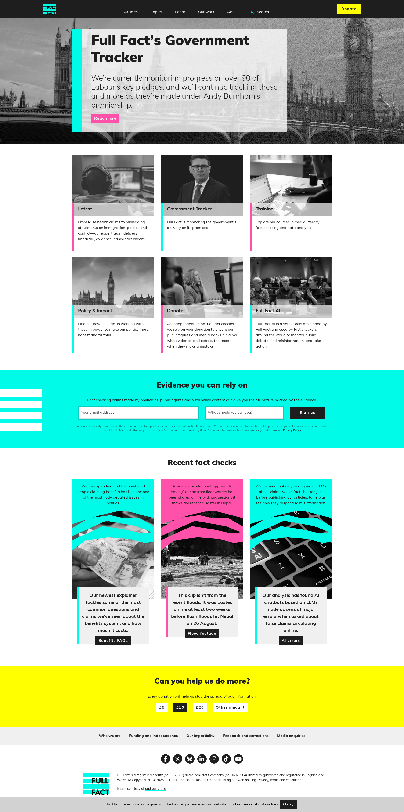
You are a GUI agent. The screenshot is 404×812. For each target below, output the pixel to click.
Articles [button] (131, 12)
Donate (349, 9)
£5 (162, 708)
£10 (180, 708)
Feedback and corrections (246, 736)
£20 (200, 708)
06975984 (238, 775)
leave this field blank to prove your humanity (20, 375)
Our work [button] (206, 12)
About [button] (232, 12)
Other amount (230, 708)
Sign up (308, 413)
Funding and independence (153, 736)
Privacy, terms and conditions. (280, 780)
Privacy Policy (292, 430)
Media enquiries (291, 736)
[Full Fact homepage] (49, 9)
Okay (288, 804)
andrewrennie (155, 789)
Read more (105, 118)
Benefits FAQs (113, 641)
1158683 (176, 775)
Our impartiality (200, 736)
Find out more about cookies (253, 804)
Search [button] (262, 12)
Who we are (110, 736)
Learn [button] (180, 12)
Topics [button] (156, 12)
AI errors (291, 641)
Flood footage (202, 634)
